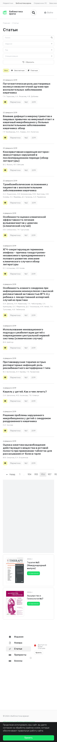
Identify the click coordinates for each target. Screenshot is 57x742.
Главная (6, 23)
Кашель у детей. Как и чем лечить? (25, 391)
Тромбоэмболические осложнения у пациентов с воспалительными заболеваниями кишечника (25, 187)
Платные (34, 70)
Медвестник (8, 3)
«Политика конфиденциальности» (19, 722)
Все (6, 70)
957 (49, 474)
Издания (18, 637)
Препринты (20, 655)
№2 (26, 102)
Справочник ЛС (40, 3)
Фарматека (15, 102)
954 (29, 474)
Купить (39, 653)
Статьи (15, 23)
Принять (28, 738)
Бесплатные (19, 70)
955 (36, 474)
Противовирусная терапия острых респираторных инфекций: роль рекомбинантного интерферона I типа (26, 365)
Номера (18, 643)
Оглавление (33, 573)
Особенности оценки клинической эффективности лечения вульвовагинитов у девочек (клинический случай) (24, 221)
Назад (11, 474)
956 (43, 474)
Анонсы (18, 661)
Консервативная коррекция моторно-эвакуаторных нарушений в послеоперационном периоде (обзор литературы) (26, 156)
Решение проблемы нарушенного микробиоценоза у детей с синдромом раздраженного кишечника (27, 418)
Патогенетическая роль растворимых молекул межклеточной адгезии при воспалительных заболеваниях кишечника (26, 88)
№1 (26, 235)
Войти (50, 12)
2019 (34, 102)
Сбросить (30, 62)
